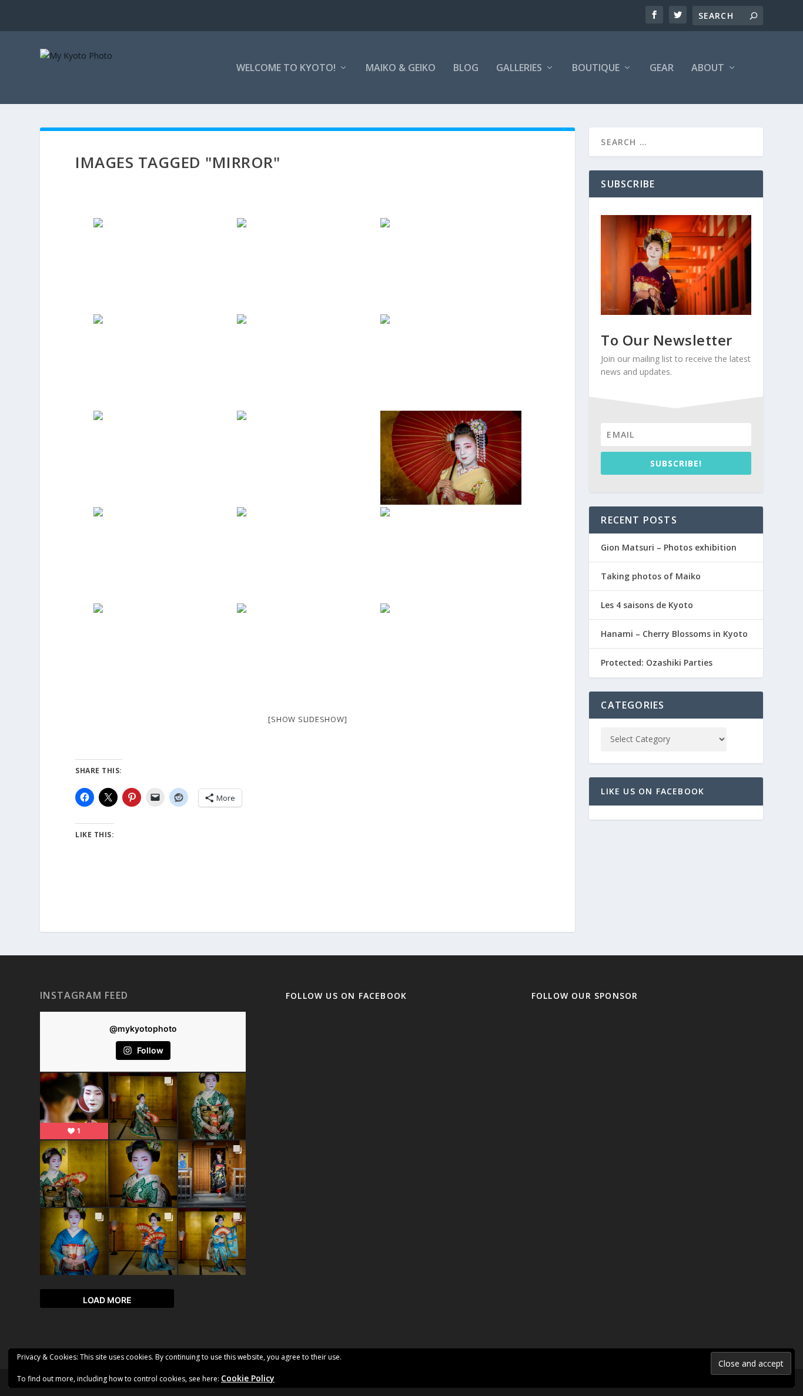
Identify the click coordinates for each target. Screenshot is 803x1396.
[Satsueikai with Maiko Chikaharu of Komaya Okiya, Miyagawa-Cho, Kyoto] (164, 458)
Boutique (596, 68)
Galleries (519, 68)
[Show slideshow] (307, 719)
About (707, 68)
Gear (662, 68)
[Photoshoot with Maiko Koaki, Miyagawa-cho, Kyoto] (307, 650)
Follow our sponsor (584, 995)
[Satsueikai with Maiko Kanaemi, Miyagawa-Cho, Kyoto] (307, 361)
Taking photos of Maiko (651, 576)
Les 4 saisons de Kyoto (647, 604)
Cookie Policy (248, 1378)
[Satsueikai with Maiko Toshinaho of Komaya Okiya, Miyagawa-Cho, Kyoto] (450, 361)
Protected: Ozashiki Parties (656, 662)
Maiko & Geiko (401, 68)
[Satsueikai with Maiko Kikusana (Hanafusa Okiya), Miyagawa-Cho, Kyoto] (307, 265)
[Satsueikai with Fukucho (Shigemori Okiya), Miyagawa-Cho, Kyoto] (450, 265)
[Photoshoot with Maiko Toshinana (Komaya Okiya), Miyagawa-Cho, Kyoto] (164, 650)
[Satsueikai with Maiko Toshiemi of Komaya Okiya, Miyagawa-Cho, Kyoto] (307, 458)
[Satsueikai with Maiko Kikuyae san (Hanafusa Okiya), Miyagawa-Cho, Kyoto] (164, 361)
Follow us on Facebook (346, 995)
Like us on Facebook (652, 791)
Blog (466, 68)
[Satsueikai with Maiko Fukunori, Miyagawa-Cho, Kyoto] (450, 458)
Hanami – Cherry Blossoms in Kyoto (674, 633)
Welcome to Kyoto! (286, 68)
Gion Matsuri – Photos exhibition (669, 547)
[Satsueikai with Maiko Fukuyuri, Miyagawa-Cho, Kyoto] (164, 554)
